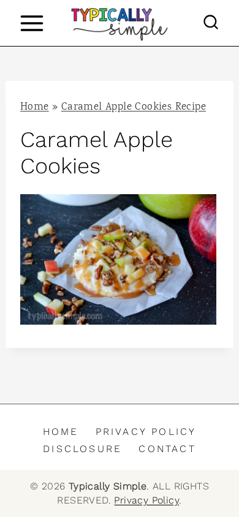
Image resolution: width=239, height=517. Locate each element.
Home (34, 107)
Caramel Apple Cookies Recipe (133, 107)
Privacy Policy (146, 431)
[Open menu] (31, 23)
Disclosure (82, 449)
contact (166, 449)
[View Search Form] (210, 23)
